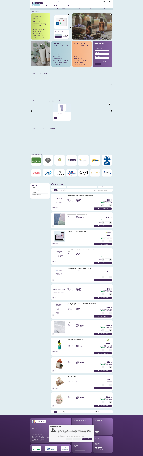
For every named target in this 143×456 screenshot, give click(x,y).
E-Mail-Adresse (98, 48)
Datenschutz (97, 442)
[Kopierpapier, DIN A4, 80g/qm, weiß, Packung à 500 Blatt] (59, 273)
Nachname (97, 56)
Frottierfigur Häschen (72, 376)
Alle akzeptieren (87, 438)
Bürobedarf (34, 189)
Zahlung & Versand (98, 447)
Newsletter (97, 440)
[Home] (37, 4)
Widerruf (96, 444)
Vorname (97, 52)
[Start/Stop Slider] (68, 15)
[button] (40, 26)
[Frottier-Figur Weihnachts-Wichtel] (59, 364)
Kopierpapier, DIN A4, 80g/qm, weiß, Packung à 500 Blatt (79, 268)
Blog (83, 1)
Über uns (76, 1)
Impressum (97, 448)
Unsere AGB (97, 443)
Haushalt (34, 192)
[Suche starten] (58, 2)
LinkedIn (96, 432)
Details (58, 36)
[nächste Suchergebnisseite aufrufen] (66, 190)
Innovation (76, 6)
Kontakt (90, 1)
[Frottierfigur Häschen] (59, 381)
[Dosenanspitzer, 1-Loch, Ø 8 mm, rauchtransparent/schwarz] (59, 290)
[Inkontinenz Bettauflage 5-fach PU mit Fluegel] (59, 219)
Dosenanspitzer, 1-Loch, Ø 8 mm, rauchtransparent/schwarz (80, 285)
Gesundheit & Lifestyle (36, 190)
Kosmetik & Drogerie (36, 194)
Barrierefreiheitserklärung (100, 449)
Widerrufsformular (98, 445)
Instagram (97, 429)
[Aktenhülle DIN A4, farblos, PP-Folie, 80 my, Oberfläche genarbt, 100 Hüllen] (59, 254)
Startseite (67, 1)
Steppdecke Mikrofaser (72, 322)
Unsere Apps (67, 6)
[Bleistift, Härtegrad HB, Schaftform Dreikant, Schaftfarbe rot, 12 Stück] (59, 200)
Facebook (97, 431)
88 (63, 190)
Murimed (32, 11)
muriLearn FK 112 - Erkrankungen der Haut (76, 231)
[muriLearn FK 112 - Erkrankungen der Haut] (59, 236)
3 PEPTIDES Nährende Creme (42, 113)
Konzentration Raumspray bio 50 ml (75, 339)
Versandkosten (109, 201)
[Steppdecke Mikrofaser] (59, 327)
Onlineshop (58, 6)
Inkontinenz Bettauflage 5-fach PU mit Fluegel (77, 214)
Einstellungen (77, 438)
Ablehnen (69, 438)
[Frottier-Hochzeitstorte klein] (59, 399)
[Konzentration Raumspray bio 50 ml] (59, 344)
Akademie (49, 6)
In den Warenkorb (103, 208)
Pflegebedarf (34, 196)
